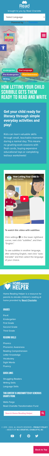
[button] (3, 47)
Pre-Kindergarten (11, 74)
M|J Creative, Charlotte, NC (30, 430)
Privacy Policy (40, 427)
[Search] (42, 413)
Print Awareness (29, 74)
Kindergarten (9, 70)
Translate (33, 22)
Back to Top (41, 449)
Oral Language (25, 70)
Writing (6, 79)
